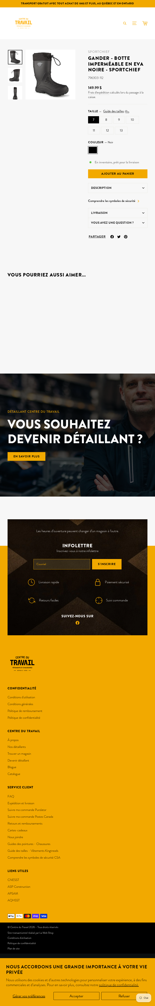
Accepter (76, 996)
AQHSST (14, 900)
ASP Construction (19, 887)
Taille (106, 111)
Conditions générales (20, 704)
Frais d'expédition (98, 92)
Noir (93, 150)
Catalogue (14, 774)
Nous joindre (15, 837)
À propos (13, 740)
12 (107, 130)
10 (132, 119)
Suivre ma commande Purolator (27, 810)
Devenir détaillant (18, 760)
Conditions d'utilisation (21, 697)
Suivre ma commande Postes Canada (30, 816)
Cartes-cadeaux (17, 830)
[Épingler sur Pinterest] (125, 236)
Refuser (124, 996)
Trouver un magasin (19, 753)
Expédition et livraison (21, 803)
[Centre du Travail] (24, 23)
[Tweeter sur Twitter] (119, 236)
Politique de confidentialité (24, 718)
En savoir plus (26, 456)
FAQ (11, 796)
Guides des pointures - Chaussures (29, 844)
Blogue (12, 767)
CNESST (13, 880)
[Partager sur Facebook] (112, 236)
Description (101, 188)
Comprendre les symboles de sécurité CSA (34, 857)
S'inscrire (107, 564)
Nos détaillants (17, 747)
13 (121, 130)
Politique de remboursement (25, 711)
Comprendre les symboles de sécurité (111, 201)
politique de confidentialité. (119, 984)
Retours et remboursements (25, 823)
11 (94, 130)
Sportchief (99, 51)
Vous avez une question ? (112, 223)
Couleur (100, 142)
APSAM (13, 893)
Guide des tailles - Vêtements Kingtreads (33, 851)
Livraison (99, 213)
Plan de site (14, 948)
